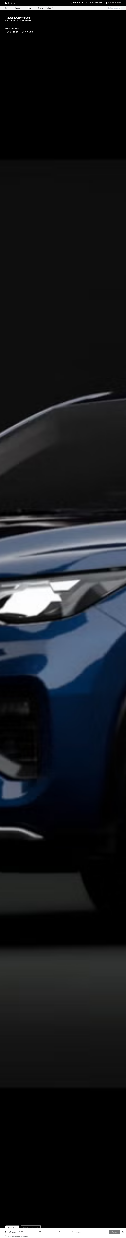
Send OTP (79, 1232)
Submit (114, 1232)
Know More (12, 1228)
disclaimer (26, 1236)
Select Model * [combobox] (22, 1232)
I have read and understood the (18, 1236)
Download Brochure (30, 1228)
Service (40, 8)
